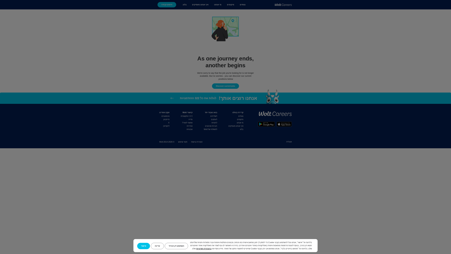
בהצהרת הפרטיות (203, 249)
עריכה (157, 246)
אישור (143, 246)
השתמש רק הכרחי (176, 246)
